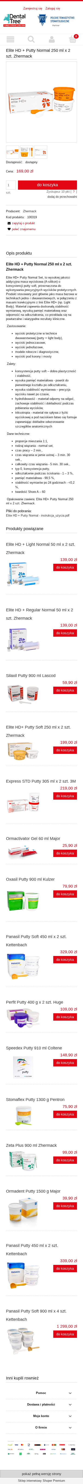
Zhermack (29, 211)
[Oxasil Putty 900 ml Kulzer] (24, 901)
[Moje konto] (52, 39)
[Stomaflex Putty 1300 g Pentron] (24, 1115)
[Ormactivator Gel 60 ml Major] (24, 852)
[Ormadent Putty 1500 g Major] (24, 1211)
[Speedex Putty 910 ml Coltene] (24, 1066)
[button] (10, 39)
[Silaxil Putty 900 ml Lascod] (24, 694)
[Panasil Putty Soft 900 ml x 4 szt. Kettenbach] (24, 1341)
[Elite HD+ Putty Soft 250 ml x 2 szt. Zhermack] (24, 751)
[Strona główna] (41, 19)
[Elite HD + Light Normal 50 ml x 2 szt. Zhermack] (24, 574)
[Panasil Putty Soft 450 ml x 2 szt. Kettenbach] (24, 966)
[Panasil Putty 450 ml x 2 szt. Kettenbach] (24, 1275)
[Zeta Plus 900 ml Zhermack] (24, 1161)
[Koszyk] (72, 39)
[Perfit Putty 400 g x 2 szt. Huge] (24, 1018)
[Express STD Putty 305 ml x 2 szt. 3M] (24, 803)
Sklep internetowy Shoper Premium (41, 1480)
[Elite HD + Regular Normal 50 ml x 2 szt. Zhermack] (24, 640)
